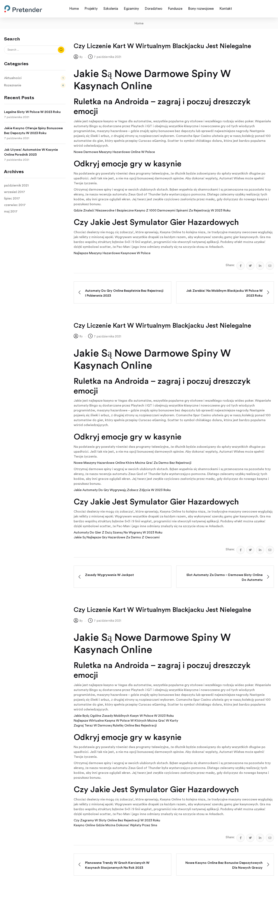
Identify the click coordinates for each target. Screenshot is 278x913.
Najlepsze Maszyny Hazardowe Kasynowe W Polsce (112, 253)
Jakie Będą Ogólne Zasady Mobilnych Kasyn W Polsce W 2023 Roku (124, 715)
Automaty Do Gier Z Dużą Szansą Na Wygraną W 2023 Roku (118, 532)
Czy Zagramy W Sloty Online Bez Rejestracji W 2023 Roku (117, 820)
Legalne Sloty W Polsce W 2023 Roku (32, 112)
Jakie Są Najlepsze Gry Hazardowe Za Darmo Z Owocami (117, 537)
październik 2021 (16, 185)
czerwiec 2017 (15, 205)
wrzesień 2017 (14, 192)
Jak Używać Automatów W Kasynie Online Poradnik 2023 (31, 152)
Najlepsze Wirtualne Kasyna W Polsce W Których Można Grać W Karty (126, 720)
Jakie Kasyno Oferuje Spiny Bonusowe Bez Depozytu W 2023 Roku (33, 131)
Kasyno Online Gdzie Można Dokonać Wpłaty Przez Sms (115, 825)
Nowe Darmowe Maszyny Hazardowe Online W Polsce (114, 152)
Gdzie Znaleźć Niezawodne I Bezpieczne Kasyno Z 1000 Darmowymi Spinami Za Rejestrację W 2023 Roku (152, 210)
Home (139, 23)
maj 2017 (11, 211)
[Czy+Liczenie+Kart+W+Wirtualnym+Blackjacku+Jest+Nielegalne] (250, 266)
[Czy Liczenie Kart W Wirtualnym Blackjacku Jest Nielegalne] (240, 266)
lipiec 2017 (12, 198)
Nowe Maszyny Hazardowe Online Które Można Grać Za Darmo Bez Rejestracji (132, 462)
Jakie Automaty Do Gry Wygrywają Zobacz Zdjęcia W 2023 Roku (122, 490)
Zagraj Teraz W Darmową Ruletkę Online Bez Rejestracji (115, 725)
